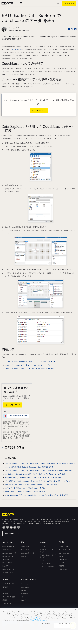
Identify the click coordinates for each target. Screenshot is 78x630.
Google (23, 590)
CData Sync (25, 546)
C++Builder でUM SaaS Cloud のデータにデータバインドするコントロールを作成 (35, 474)
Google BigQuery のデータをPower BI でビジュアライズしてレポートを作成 (33, 478)
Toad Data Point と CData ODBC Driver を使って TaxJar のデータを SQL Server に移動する (38, 470)
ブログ (4, 590)
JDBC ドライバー (8, 550)
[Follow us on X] (72, 29)
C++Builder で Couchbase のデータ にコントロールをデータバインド (30, 362)
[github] (14, 527)
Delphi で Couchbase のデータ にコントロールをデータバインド (28, 365)
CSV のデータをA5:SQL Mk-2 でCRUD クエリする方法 (25, 488)
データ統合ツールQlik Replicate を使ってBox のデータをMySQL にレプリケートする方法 (37, 481)
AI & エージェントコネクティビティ (48, 556)
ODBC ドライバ (15, 49)
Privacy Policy (35, 618)
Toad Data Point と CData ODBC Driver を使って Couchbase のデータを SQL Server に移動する (40, 463)
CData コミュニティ (9, 584)
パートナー (43, 560)
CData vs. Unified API (47, 567)
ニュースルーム (64, 553)
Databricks (25, 587)
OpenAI (23, 600)
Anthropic (24, 584)
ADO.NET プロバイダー (9, 553)
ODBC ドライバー (8, 546)
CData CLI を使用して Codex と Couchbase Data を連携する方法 (29, 467)
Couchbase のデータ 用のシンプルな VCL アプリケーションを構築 (29, 369)
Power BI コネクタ (8, 569)
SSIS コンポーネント (27, 553)
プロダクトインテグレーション (48, 551)
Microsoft (24, 594)
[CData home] (9, 3)
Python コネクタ (7, 556)
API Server (5, 559)
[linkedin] (3, 527)
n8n (22, 597)
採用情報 (61, 566)
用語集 (4, 600)
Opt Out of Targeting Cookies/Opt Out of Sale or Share (58, 624)
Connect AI (25, 550)
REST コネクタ (7, 563)
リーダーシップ (64, 559)
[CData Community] (18, 527)
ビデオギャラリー (8, 603)
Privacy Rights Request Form (39, 620)
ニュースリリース (64, 550)
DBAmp (23, 556)
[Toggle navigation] (20, 3)
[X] (7, 527)
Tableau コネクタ (8, 572)
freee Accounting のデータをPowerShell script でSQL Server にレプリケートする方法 (36, 495)
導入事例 (5, 587)
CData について (64, 546)
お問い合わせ (68, 3)
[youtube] (11, 527)
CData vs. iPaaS (45, 563)
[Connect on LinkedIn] (75, 29)
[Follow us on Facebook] (69, 29)
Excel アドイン (7, 566)
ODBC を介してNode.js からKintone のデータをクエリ (25, 492)
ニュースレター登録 (8, 597)
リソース (5, 594)
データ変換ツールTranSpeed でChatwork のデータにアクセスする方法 (31, 485)
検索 (58, 3)
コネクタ (43, 546)
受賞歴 (61, 556)
